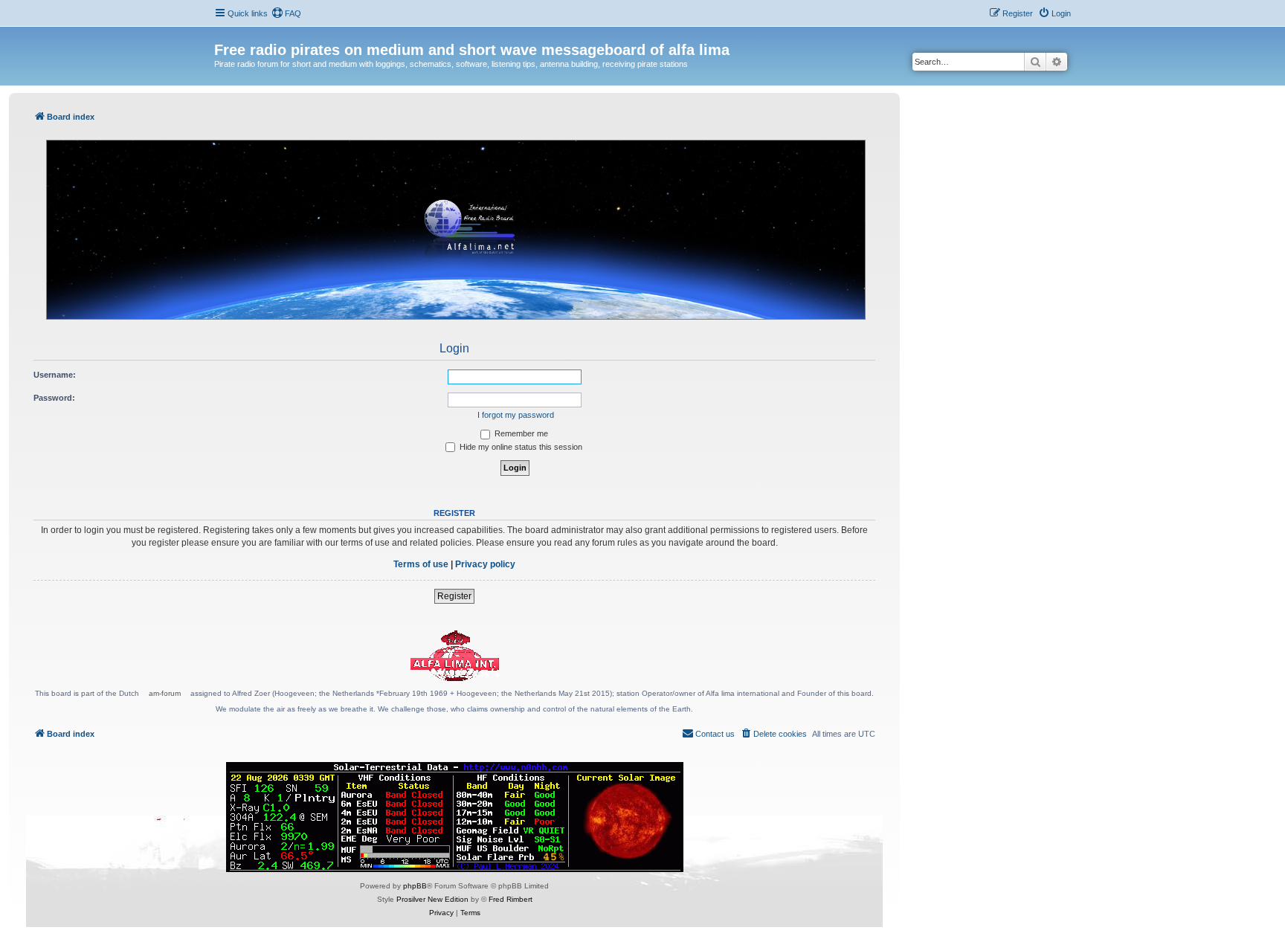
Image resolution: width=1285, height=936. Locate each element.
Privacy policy (485, 564)
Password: (54, 397)
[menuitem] (286, 13)
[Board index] (222, 34)
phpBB (415, 886)
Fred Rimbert (510, 899)
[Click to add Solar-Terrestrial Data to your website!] (454, 817)
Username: (54, 374)
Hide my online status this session (519, 446)
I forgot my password (515, 414)
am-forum (165, 693)
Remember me (520, 433)
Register (454, 596)
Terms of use (420, 564)
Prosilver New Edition (432, 899)
